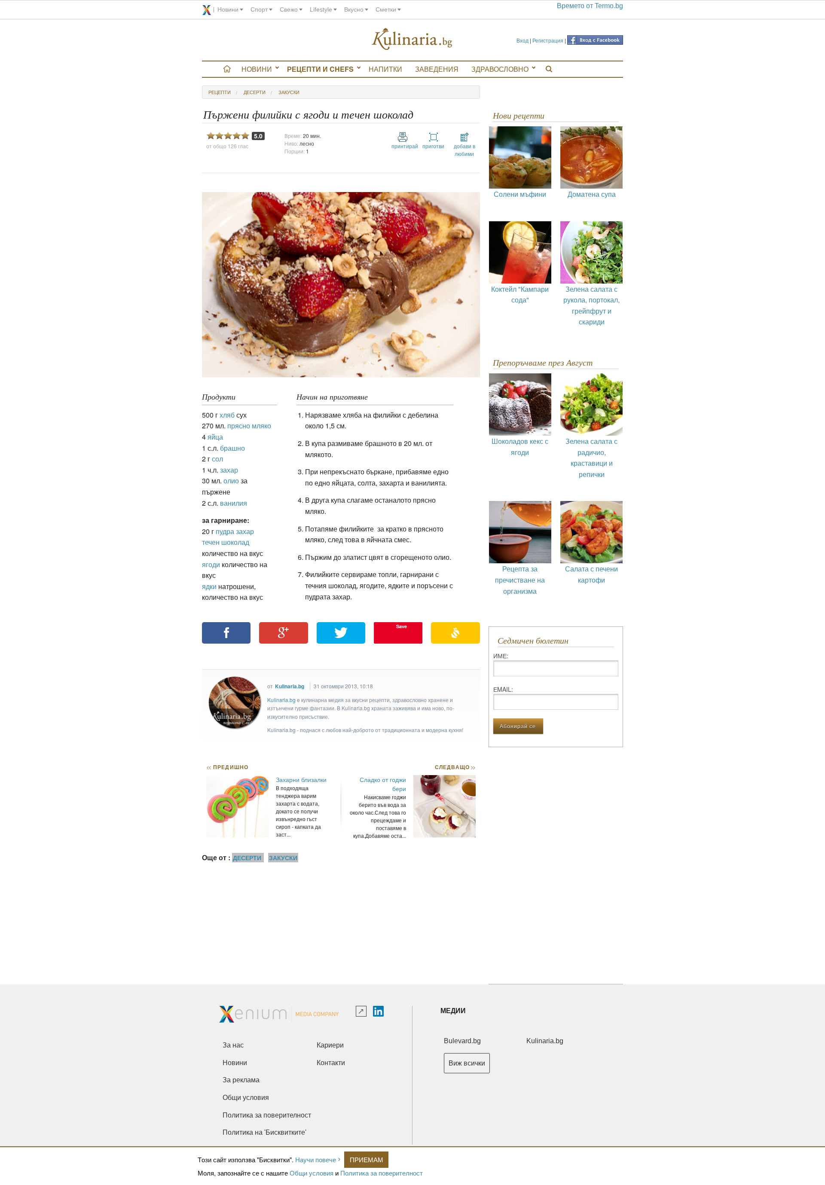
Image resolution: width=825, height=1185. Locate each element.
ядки (209, 586)
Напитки (385, 69)
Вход (522, 40)
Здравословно (500, 69)
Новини (256, 69)
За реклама (241, 1080)
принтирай (402, 146)
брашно (232, 448)
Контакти (331, 1062)
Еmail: (503, 689)
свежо (289, 9)
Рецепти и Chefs (320, 69)
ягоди (211, 564)
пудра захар (235, 531)
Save (401, 626)
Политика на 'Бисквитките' (264, 1132)
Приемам (366, 1159)
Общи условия (311, 1172)
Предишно (227, 767)
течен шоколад (225, 542)
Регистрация (547, 40)
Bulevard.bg (462, 1041)
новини (227, 9)
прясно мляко (249, 426)
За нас (233, 1045)
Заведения (436, 69)
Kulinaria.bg (289, 686)
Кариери (330, 1045)
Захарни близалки (301, 779)
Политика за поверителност (381, 1172)
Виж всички (467, 1063)
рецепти (219, 92)
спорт (259, 9)
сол (217, 459)
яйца (215, 437)
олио (231, 481)
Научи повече (315, 1159)
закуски (288, 92)
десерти (255, 92)
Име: (500, 655)
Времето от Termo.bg (590, 5)
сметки (386, 9)
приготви (433, 146)
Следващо (455, 767)
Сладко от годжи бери (383, 784)
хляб (227, 415)
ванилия (233, 503)
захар (229, 470)
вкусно (354, 9)
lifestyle (321, 9)
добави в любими (464, 149)
